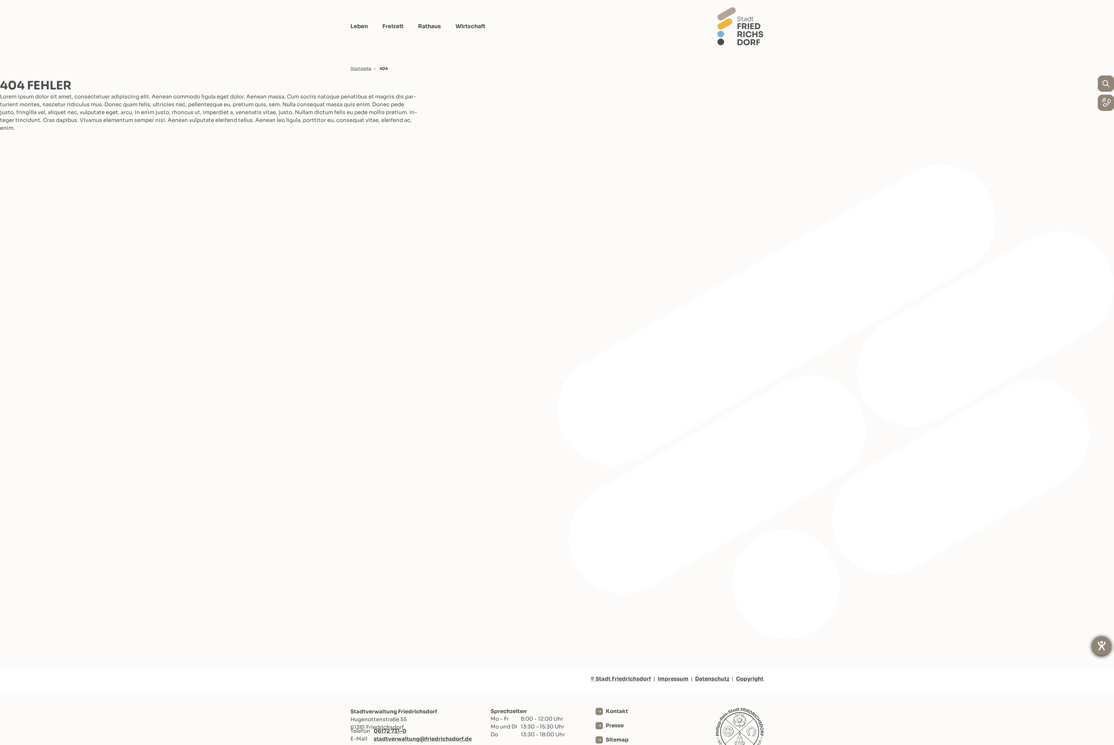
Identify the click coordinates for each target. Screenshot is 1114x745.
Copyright (750, 679)
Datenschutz (712, 679)
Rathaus (429, 26)
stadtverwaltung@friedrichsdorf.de (423, 739)
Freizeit (393, 26)
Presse (615, 725)
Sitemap (617, 740)
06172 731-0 (390, 731)
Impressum (673, 679)
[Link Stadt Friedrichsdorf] (740, 26)
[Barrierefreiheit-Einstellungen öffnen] (1101, 645)
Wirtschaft (470, 26)
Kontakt (617, 711)
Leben (359, 26)
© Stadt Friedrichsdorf (621, 679)
